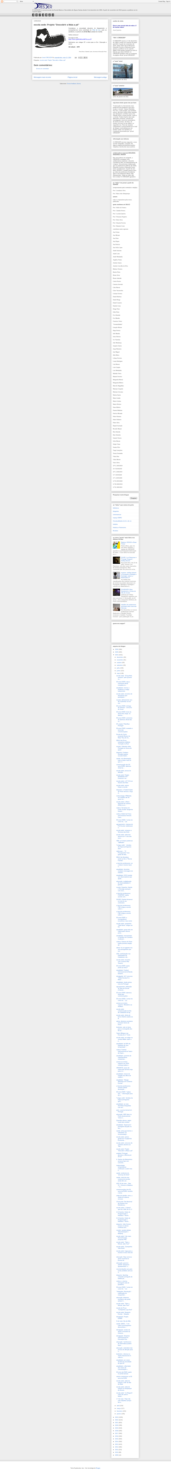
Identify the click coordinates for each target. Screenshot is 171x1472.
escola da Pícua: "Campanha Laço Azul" (124, 1308)
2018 (117, 1430)
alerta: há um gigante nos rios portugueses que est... (124, 949)
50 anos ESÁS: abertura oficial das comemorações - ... (124, 994)
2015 (117, 1439)
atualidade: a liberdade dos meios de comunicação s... (123, 1367)
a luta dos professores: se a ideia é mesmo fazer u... (124, 864)
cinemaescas (117, 514)
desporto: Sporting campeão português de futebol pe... (124, 1276)
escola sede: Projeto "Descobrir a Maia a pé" (53, 60)
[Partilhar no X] (83, 58)
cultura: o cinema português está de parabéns (122, 1282)
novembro (120, 660)
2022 (117, 1420)
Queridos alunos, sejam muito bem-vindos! (123, 1121)
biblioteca (116, 508)
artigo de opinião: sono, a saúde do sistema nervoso (124, 1197)
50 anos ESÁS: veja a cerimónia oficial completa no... (123, 683)
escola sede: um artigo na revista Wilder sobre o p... (124, 1039)
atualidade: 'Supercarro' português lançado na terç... (124, 1126)
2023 (117, 1417)
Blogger (98, 1468)
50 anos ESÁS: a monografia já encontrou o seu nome (124, 919)
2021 (117, 1422)
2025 (117, 652)
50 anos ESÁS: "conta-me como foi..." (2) (124, 999)
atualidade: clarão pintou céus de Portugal (124, 983)
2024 (117, 655)
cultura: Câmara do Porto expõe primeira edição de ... (124, 943)
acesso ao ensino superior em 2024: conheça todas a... (122, 1063)
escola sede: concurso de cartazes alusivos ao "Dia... (124, 1144)
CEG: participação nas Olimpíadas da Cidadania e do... (123, 955)
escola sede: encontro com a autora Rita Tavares (123, 961)
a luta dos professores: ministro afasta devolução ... (123, 1087)
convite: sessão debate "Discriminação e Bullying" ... (123, 1231)
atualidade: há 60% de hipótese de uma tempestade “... (123, 1045)
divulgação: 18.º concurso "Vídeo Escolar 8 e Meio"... (124, 977)
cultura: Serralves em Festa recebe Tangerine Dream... (124, 809)
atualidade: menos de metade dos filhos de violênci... (123, 1075)
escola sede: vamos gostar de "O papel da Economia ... (124, 1138)
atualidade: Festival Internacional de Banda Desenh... (124, 971)
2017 (117, 1433)
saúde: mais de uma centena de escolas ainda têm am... (123, 1179)
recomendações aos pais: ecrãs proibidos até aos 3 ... (124, 1270)
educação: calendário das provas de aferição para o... (124, 1349)
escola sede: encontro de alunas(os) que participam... (124, 695)
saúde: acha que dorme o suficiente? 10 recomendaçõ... (124, 1132)
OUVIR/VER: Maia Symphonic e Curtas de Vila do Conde (128, 591)
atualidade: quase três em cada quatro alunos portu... (124, 931)
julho (118, 668)
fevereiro (120, 1411)
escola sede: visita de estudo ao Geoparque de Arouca (124, 1388)
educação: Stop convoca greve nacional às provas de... (124, 1258)
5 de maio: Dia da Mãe (123, 1321)
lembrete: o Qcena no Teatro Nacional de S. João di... (123, 1355)
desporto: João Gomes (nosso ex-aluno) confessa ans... (123, 1225)
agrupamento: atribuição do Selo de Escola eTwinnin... (124, 988)
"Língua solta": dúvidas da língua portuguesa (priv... (124, 1099)
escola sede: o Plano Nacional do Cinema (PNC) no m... (123, 803)
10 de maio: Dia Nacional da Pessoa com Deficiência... (124, 1203)
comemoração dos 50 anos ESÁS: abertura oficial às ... (123, 766)
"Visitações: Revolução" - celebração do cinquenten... (124, 1293)
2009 (117, 1455)
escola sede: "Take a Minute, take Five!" (123, 1243)
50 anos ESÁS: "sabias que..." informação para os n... (124, 1093)
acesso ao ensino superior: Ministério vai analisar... (124, 1004)
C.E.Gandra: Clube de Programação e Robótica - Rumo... (123, 1213)
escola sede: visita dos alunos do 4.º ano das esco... (124, 836)
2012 (117, 1447)
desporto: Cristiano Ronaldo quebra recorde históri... (122, 754)
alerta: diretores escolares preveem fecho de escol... (124, 1022)
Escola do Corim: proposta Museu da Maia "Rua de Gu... (123, 736)
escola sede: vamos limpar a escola (122, 786)
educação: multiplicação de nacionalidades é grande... (123, 883)
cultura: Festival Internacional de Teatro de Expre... (124, 1051)
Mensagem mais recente (42, 77)
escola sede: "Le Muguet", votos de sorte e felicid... (124, 1394)
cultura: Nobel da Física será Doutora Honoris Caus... (123, 815)
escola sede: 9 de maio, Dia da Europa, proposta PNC (123, 1237)
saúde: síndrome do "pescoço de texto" (123, 1174)
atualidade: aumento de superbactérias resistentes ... (123, 1057)
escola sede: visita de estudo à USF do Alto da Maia (123, 1382)
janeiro (119, 1414)
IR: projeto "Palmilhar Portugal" (123, 724)
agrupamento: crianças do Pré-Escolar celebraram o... (124, 825)
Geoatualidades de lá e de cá (122, 521)
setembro (120, 665)
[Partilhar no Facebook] (85, 58)
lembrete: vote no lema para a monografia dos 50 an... (124, 1028)
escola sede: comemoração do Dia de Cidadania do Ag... (123, 1010)
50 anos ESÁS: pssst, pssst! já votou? (123, 966)
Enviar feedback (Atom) (74, 83)
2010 (117, 1452)
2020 (117, 1425)
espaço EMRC (117, 517)
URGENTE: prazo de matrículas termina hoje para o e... (124, 1069)
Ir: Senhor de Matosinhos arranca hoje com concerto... (124, 1161)
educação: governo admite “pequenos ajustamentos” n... (122, 1264)
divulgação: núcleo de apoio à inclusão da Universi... (123, 1331)
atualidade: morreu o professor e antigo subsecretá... (122, 689)
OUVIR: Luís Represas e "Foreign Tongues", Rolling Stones (129, 559)
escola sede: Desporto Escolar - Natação (123, 1313)
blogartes (116, 511)
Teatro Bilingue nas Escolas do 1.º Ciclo (123, 1034)
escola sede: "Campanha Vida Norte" (124, 1247)
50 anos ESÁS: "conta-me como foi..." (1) (124, 1288)
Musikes (115, 530)
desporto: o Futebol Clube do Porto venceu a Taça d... (124, 791)
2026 (117, 649)
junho (119, 670)
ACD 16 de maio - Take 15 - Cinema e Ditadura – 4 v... (124, 1185)
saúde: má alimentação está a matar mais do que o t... (123, 760)
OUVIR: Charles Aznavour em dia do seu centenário (124, 901)
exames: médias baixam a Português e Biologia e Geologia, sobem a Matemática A (128, 575)
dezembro (120, 657)
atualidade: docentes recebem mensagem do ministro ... (124, 870)
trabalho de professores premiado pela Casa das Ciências (128, 606)
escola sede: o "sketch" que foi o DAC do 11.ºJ (124, 1208)
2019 (117, 1428)
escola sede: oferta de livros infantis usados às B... (124, 1016)
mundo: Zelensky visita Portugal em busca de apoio (124, 748)
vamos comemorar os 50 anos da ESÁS (124, 1377)
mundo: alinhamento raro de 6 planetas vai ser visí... (124, 701)
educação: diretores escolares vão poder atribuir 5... (123, 1299)
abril (118, 1405)
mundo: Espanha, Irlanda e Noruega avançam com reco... (124, 889)
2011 (116, 1449)
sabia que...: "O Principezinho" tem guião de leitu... (123, 852)
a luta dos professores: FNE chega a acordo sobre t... (123, 907)
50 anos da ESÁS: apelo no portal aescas (124, 1373)
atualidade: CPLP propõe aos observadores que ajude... (124, 877)
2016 (117, 1436)
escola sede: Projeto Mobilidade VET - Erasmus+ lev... (122, 776)
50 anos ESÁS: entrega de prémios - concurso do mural (124, 707)
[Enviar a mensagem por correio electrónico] (75, 57)
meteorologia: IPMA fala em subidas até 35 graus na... (123, 797)
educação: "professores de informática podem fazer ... (124, 1343)
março (119, 1408)
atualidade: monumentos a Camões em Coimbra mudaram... (124, 937)
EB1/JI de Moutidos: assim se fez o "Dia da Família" (124, 858)
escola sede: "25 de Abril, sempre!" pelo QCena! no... (124, 677)
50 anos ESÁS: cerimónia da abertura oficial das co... (124, 719)
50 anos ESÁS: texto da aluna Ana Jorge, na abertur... (123, 713)
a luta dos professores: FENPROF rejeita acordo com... (123, 895)
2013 (117, 1444)
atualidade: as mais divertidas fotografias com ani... (123, 1105)
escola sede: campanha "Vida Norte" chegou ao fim (124, 925)
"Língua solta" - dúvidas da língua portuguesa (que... (123, 846)
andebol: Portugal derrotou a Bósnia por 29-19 (124, 1155)
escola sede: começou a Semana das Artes (124, 831)
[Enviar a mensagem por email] (79, 58)
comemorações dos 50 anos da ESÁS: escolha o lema (124, 1191)
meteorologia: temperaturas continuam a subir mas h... (124, 1168)
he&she (115, 524)
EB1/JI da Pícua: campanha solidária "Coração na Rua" (123, 742)
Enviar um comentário (42, 68)
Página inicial (72, 77)
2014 (117, 1441)
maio (118, 673)
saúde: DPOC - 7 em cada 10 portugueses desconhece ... (123, 1325)
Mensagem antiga (100, 77)
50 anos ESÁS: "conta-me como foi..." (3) (124, 820)
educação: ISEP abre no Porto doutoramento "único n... (124, 1116)
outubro (119, 662)
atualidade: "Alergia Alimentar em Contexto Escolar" (124, 1081)
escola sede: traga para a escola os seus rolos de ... (124, 1252)
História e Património (119, 527)
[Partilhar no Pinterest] (87, 58)
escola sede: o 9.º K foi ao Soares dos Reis (124, 782)
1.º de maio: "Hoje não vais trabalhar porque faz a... (123, 1400)
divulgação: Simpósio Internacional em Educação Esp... (123, 1337)
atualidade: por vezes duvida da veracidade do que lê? (123, 1361)
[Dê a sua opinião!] (81, 58)
